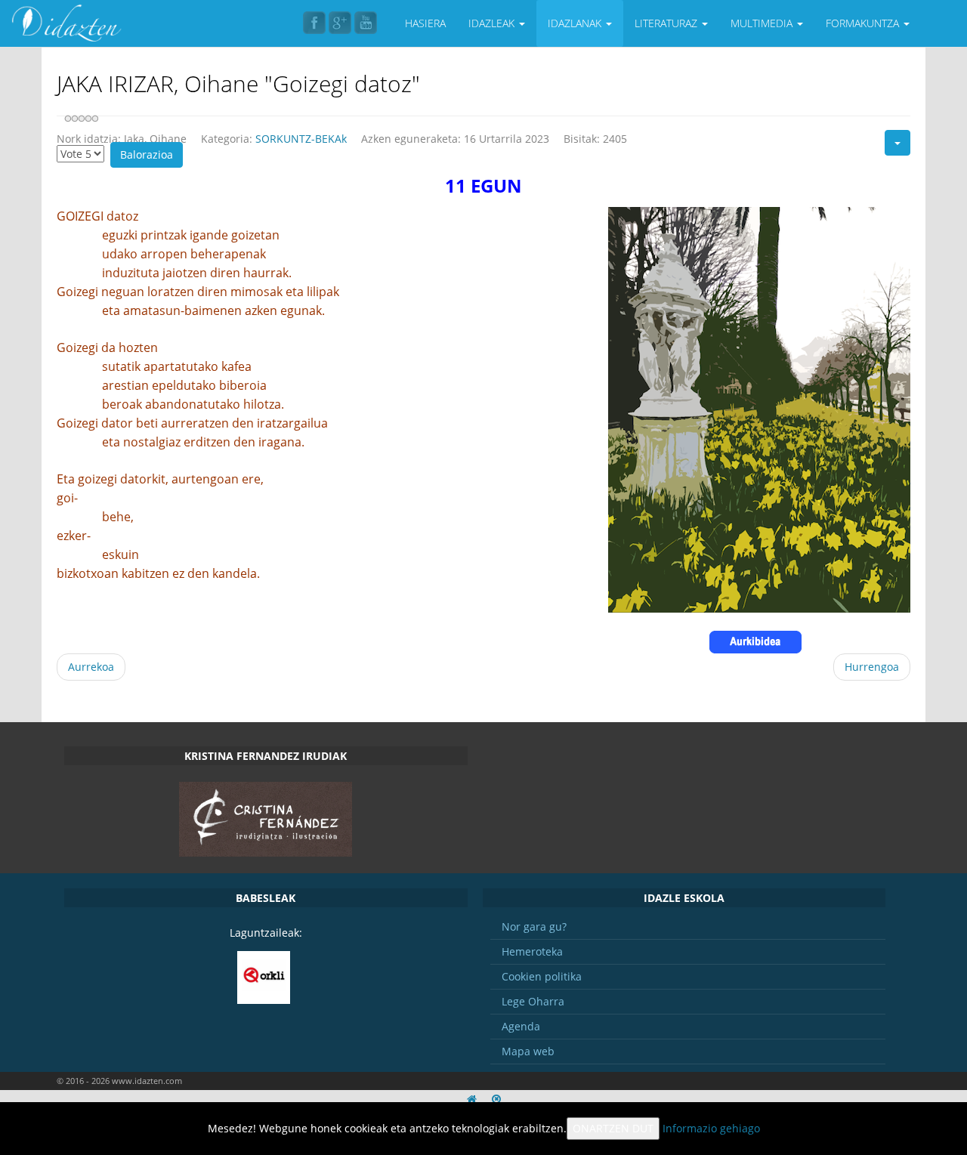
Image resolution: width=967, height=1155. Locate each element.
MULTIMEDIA (763, 23)
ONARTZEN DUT (613, 1128)
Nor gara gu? (534, 926)
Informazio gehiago (711, 1128)
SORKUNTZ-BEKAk (301, 138)
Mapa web (528, 1051)
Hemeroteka (532, 951)
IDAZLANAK (576, 23)
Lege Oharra (533, 1001)
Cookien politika (542, 976)
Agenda (521, 1026)
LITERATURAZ (667, 23)
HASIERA (425, 23)
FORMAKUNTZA (864, 23)
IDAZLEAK (492, 23)
